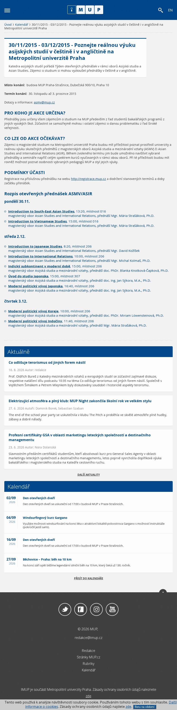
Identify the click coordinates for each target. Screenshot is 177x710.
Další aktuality (88, 475)
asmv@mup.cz (44, 102)
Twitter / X (64, 609)
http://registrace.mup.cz (88, 179)
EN (170, 10)
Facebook (80, 609)
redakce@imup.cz (88, 637)
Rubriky (88, 663)
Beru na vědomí (145, 706)
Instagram (96, 609)
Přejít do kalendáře (88, 578)
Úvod (8, 24)
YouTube (112, 609)
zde (128, 706)
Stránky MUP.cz (88, 657)
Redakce (88, 650)
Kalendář (21, 24)
